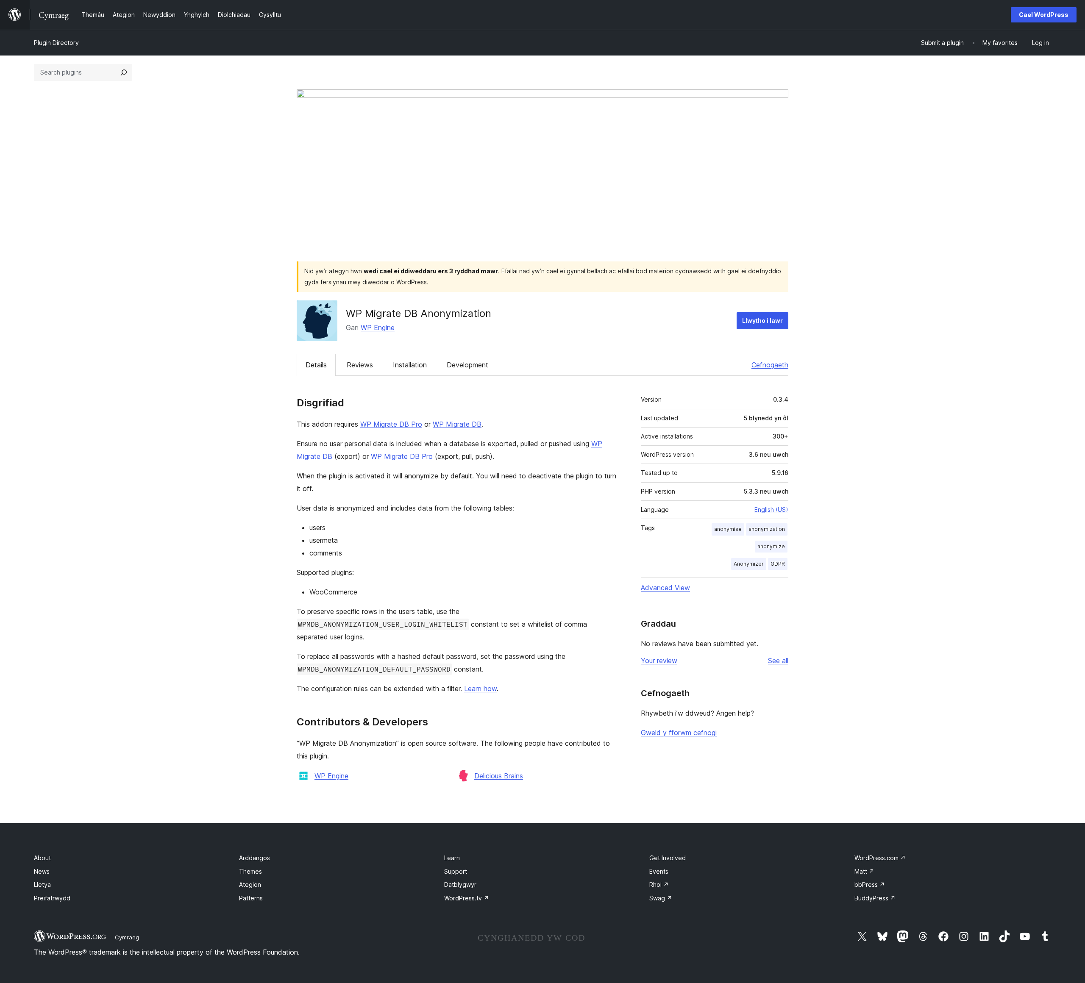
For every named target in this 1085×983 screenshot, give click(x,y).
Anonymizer (749, 564)
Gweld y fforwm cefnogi (679, 732)
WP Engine (378, 327)
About (42, 857)
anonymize (771, 546)
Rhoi (659, 884)
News (42, 871)
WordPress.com (880, 857)
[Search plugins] (123, 72)
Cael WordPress (1043, 14)
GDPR (778, 564)
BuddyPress (875, 898)
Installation (410, 365)
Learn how (480, 688)
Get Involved (667, 857)
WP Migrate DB (457, 424)
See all (778, 660)
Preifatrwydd (52, 898)
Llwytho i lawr (762, 320)
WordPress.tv (466, 898)
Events (658, 871)
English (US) (771, 509)
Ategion (250, 884)
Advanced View (665, 587)
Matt (864, 871)
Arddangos (254, 857)
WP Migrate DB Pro (391, 424)
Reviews (360, 365)
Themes (250, 871)
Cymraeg (127, 937)
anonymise (728, 529)
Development (467, 365)
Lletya (42, 884)
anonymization (766, 529)
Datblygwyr (460, 884)
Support (455, 871)
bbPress (869, 884)
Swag (660, 898)
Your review (659, 660)
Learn (452, 857)
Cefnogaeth (769, 365)
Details (316, 365)
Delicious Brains (498, 776)
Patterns (251, 898)
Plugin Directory (56, 42)
